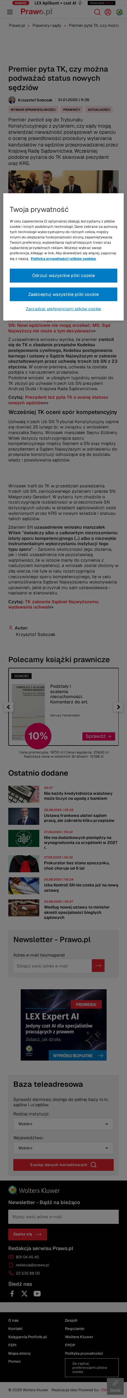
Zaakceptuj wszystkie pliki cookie (63, 294)
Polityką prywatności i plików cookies (63, 258)
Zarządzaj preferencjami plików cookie (63, 308)
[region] (63, 257)
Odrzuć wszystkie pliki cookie (63, 275)
